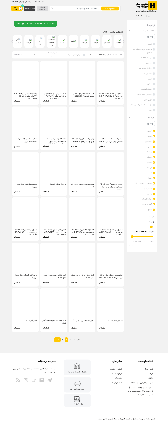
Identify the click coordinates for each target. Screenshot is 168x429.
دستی (149, 84)
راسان (150, 146)
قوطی (150, 44)
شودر (150, 136)
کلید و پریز (148, 73)
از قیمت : (150, 222)
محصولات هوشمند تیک (143, 183)
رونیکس (149, 157)
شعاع (150, 209)
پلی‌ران (149, 193)
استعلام (17, 146)
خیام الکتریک (147, 199)
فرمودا (149, 167)
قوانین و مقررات (116, 369)
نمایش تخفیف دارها (75, 54)
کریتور (149, 131)
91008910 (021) (39, 1)
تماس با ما (149, 369)
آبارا (150, 173)
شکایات (150, 378)
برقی (150, 78)
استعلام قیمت (117, 382)
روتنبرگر (149, 152)
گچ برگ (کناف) (146, 57)
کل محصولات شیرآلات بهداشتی (141, 104)
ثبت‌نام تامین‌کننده (42, 8)
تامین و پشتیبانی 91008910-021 (142, 382)
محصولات (111, 8)
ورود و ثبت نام (30, 8)
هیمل (150, 178)
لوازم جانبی (148, 99)
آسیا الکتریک (147, 204)
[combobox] (98, 54)
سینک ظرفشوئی (146, 89)
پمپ (150, 110)
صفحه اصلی (152, 16)
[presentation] (123, 42)
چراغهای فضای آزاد (145, 68)
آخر (79, 339)
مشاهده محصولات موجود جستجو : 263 (34, 23)
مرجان (149, 162)
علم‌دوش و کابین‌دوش (144, 94)
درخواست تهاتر (116, 373)
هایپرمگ (119, 378)
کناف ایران (148, 141)
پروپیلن (149, 63)
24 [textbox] (41, 54)
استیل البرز (148, 188)
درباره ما (150, 373)
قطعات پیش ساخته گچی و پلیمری (142, 51)
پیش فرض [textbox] (102, 54)
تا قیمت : (145, 231)
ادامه (131, 246)
